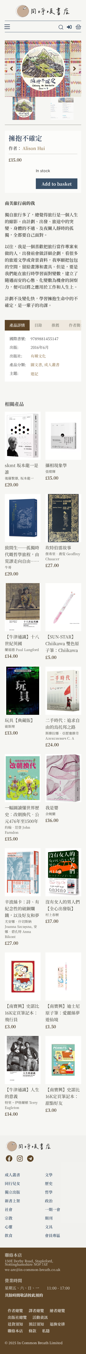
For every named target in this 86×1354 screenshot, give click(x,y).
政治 (49, 1200)
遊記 (34, 374)
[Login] (70, 27)
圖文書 (36, 364)
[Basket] (78, 27)
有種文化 (38, 356)
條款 (32, 1331)
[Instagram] (19, 1158)
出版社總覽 (17, 1317)
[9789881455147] (43, 68)
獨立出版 (12, 1192)
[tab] (17, 325)
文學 (49, 1174)
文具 (49, 1226)
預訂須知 (36, 1324)
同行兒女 (12, 1183)
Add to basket (57, 184)
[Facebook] (9, 1158)
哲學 (49, 1192)
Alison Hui (33, 148)
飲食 (8, 1235)
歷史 (49, 1183)
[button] (11, 68)
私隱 (46, 1331)
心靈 (8, 1226)
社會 (8, 1209)
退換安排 (57, 1324)
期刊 (49, 1218)
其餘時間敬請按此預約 (24, 1295)
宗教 (8, 1218)
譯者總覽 (36, 1310)
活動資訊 (40, 1317)
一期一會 (52, 1209)
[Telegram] (30, 1158)
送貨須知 (15, 1324)
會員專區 (52, 1235)
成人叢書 (51, 364)
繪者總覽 (57, 1310)
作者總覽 (15, 1310)
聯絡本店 (15, 1331)
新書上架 (12, 1200)
